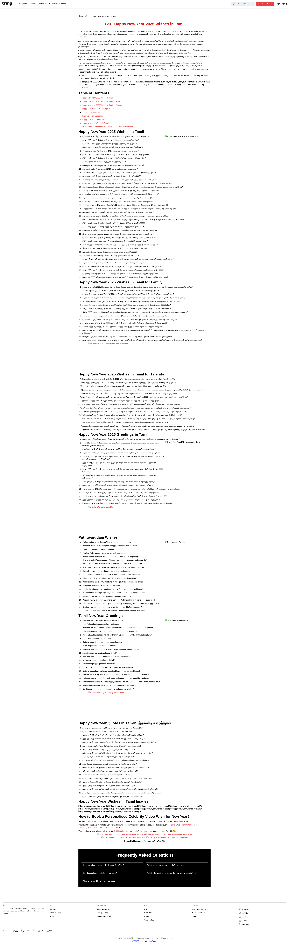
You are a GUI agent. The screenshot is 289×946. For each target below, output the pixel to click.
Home (80, 16)
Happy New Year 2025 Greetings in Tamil (98, 109)
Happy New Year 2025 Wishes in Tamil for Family (101, 101)
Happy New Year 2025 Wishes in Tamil (97, 98)
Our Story (53, 909)
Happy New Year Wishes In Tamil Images (98, 123)
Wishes (88, 16)
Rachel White (175, 825)
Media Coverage (56, 913)
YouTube (244, 913)
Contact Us (148, 913)
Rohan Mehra (186, 825)
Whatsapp (245, 924)
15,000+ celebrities (121, 831)
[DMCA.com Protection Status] (144, 941)
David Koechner (109, 828)
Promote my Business (265, 4)
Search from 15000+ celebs (244, 4)
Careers (194, 916)
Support (62, 4)
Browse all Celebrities (199, 909)
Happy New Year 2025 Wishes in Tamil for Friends (102, 105)
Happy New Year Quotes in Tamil (95, 119)
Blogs (52, 916)
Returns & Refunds (198, 913)
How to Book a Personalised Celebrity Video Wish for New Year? (108, 127)
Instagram (245, 909)
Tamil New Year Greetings (92, 116)
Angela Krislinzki (95, 828)
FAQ (145, 909)
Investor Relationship (104, 916)
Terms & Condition (103, 909)
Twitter (244, 921)
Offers (146, 916)
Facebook (245, 917)
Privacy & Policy (102, 913)
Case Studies (149, 920)
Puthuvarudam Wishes (91, 112)
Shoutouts (42, 4)
